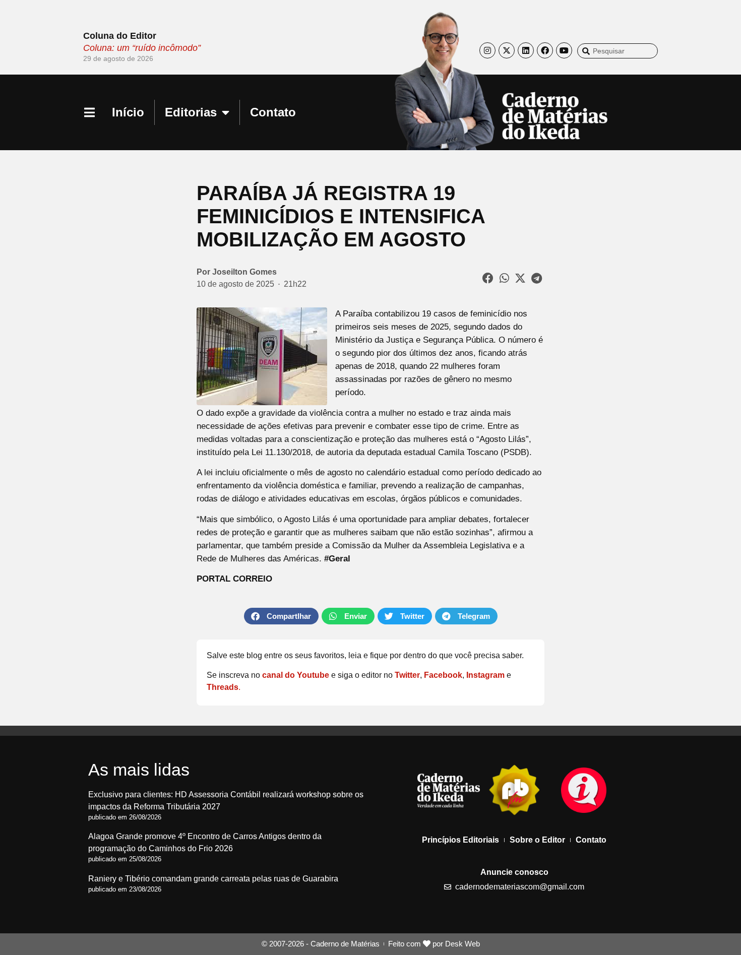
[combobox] (617, 50)
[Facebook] (545, 50)
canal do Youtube (295, 675)
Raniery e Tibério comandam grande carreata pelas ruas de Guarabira (213, 878)
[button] (488, 278)
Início (128, 112)
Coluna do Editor (119, 36)
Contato (273, 112)
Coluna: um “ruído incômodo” (142, 48)
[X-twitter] (507, 50)
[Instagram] (487, 50)
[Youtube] (564, 50)
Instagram (485, 675)
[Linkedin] (526, 50)
